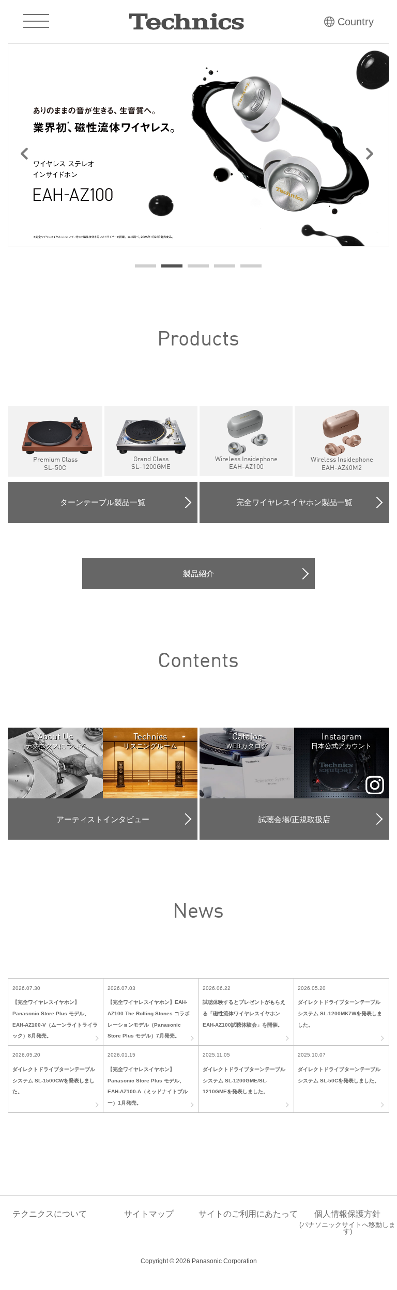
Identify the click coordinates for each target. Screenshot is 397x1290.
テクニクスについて (49, 1214)
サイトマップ (149, 1214)
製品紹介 (198, 573)
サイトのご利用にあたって (248, 1214)
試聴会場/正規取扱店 (294, 819)
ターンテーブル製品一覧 (102, 502)
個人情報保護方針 (347, 1222)
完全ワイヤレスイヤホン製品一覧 (294, 502)
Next (376, 155)
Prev (21, 155)
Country (356, 21)
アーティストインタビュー (102, 819)
